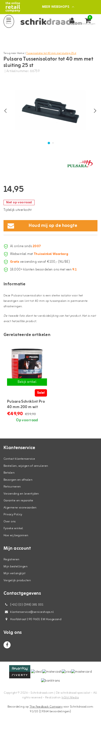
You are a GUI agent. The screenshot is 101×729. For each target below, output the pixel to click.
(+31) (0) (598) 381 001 (26, 604)
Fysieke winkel (13, 528)
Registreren (11, 559)
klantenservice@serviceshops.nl (32, 612)
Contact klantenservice (19, 458)
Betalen (9, 472)
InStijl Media (70, 697)
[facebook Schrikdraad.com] (7, 645)
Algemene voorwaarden (20, 507)
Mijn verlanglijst (14, 573)
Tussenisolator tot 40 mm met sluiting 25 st (51, 53)
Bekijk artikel (27, 382)
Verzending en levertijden (21, 493)
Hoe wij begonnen (16, 535)
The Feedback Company (46, 706)
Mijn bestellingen (15, 566)
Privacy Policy (13, 514)
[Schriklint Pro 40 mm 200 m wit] (27, 367)
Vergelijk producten (17, 580)
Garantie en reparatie (18, 500)
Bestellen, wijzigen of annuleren (26, 465)
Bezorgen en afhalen (18, 479)
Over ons (10, 521)
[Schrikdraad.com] (13, 7)
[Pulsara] (79, 164)
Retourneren (12, 486)
